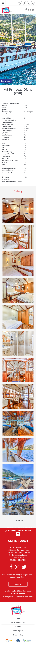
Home (18, 618)
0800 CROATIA (19, 560)
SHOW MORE (18, 521)
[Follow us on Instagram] (29, 10)
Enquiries (18, 626)
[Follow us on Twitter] (33, 10)
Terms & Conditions (18, 622)
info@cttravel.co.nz (19, 555)
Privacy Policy (18, 635)
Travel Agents (18, 631)
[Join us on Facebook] (26, 10)
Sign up (18, 584)
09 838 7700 (19, 557)
